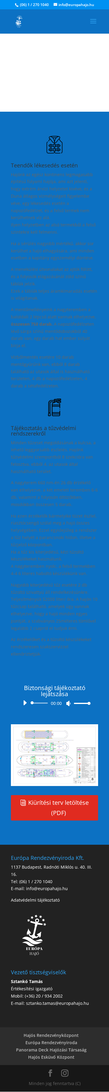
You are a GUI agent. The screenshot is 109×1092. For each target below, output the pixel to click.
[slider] (80, 703)
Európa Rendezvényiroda (51, 1042)
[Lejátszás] (25, 703)
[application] (54, 703)
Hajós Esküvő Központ (51, 1057)
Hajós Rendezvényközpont (51, 1035)
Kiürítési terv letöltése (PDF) (58, 807)
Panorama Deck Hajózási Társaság (51, 1050)
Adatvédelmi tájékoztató (35, 900)
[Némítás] (68, 703)
